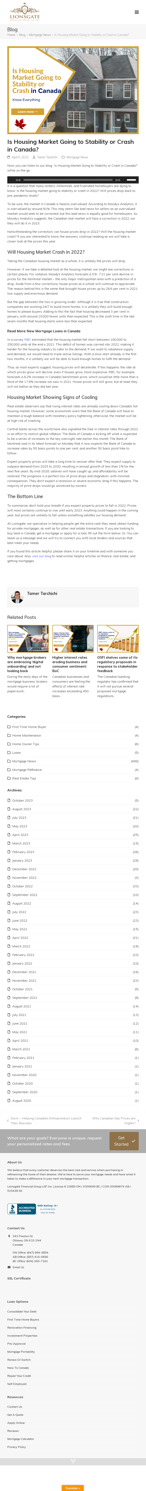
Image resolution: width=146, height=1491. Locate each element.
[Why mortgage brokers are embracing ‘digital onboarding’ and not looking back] (28, 639)
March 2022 (21, 946)
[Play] (12, 180)
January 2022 (22, 963)
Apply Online (16, 1423)
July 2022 (19, 912)
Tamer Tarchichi (47, 157)
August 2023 (21, 809)
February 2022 (23, 955)
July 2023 (19, 818)
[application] (73, 179)
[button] (137, 12)
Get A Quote (15, 1415)
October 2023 (22, 800)
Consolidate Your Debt (21, 1311)
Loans (16, 753)
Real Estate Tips (24, 778)
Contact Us (14, 1406)
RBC (27, 339)
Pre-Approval (16, 1343)
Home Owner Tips (25, 744)
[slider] (132, 179)
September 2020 (24, 1092)
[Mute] (124, 180)
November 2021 (24, 980)
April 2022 (20, 938)
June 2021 (19, 1023)
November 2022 (24, 878)
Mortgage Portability (21, 1351)
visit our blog (41, 556)
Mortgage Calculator (20, 1439)
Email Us (18, 1267)
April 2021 (20, 1040)
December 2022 (24, 869)
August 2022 (21, 903)
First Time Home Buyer (29, 727)
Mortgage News (77, 157)
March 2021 (21, 1049)
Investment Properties (22, 1335)
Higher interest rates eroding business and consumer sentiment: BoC (69, 664)
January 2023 (22, 860)
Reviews (13, 1431)
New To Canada (18, 1368)
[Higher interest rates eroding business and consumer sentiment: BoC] (73, 639)
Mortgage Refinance (27, 770)
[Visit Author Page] (17, 597)
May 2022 (19, 929)
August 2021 (21, 1006)
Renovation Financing (21, 1327)
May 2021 (19, 1032)
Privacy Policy (16, 1447)
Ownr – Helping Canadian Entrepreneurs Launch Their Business (44, 1120)
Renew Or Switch (19, 1359)
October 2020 (22, 1083)
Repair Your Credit (19, 1376)
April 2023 (20, 835)
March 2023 (21, 843)
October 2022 (22, 886)
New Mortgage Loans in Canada (53, 331)
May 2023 (19, 826)
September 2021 (24, 998)
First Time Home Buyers (23, 1319)
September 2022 (24, 895)
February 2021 (23, 1058)
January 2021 (22, 1066)
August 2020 (21, 1101)
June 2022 (19, 920)
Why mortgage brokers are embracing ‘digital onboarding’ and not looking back (26, 664)
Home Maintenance (26, 735)
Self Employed (16, 1384)
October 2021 (22, 989)
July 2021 (19, 1015)
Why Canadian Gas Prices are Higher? (112, 1120)
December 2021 (24, 972)
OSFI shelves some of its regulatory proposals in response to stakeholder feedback (117, 664)
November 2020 (24, 1075)
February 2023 (23, 852)
